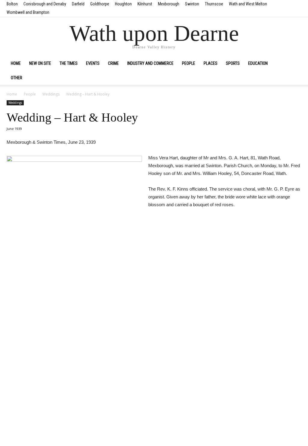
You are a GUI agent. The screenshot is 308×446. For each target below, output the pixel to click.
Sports (233, 63)
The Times (69, 63)
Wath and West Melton (248, 4)
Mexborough (168, 4)
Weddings (51, 94)
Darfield (78, 4)
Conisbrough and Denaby (44, 4)
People (188, 63)
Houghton (123, 4)
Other (16, 77)
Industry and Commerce (150, 63)
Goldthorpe (99, 4)
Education (258, 63)
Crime (113, 63)
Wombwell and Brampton (28, 12)
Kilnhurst (144, 4)
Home (16, 63)
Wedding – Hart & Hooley (72, 117)
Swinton (192, 4)
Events (93, 63)
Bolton (12, 4)
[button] (294, 64)
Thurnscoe (214, 4)
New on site (40, 63)
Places (210, 63)
